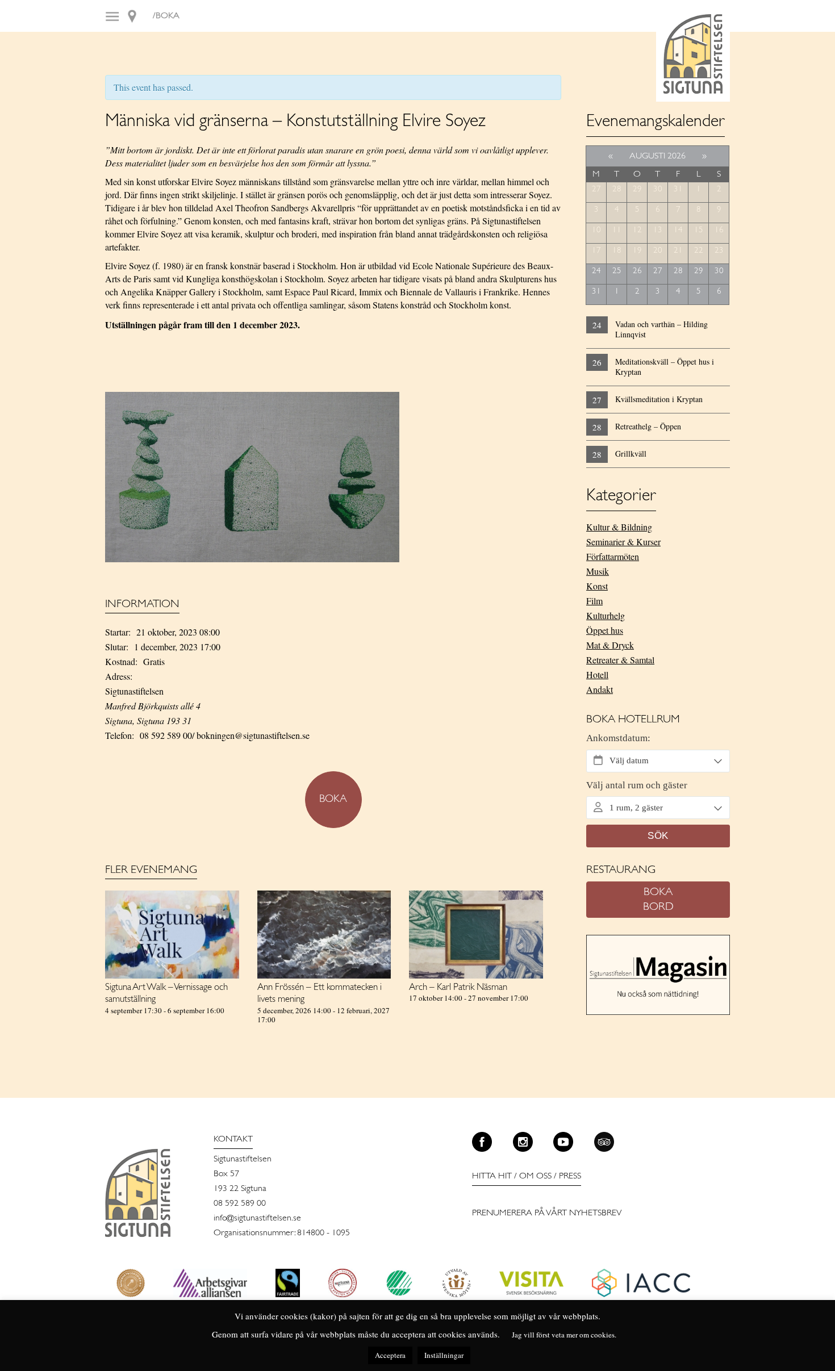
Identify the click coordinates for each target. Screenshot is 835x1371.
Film (594, 601)
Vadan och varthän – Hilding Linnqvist (661, 329)
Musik (597, 571)
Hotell (597, 674)
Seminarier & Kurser (623, 541)
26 (637, 271)
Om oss (535, 1176)
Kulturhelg (605, 615)
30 (657, 189)
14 (678, 230)
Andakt (599, 689)
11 (616, 230)
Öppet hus (604, 630)
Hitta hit (492, 1176)
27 (596, 189)
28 (616, 189)
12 (637, 230)
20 (657, 250)
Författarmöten (612, 556)
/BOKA (166, 15)
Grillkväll (630, 453)
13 (657, 230)
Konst (597, 586)
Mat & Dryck (610, 645)
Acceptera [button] (390, 1355)
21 (678, 250)
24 (596, 271)
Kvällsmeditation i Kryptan (659, 399)
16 (719, 230)
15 (698, 230)
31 (678, 189)
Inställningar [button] (444, 1355)
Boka (333, 799)
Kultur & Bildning (619, 527)
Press (570, 1176)
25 (616, 271)
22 (698, 250)
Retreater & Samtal (620, 660)
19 (637, 250)
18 (616, 250)
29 (637, 189)
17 (596, 250)
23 (719, 250)
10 (596, 230)
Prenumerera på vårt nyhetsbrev (547, 1213)
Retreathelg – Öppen (648, 426)
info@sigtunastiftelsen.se (257, 1218)
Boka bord (658, 900)
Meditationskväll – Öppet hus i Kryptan (664, 366)
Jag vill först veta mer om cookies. (564, 1335)
